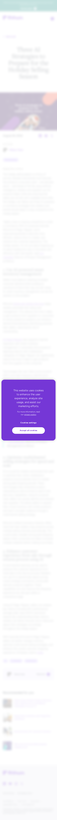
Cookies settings (28, 423)
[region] (28, 410)
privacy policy (30, 414)
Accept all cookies (28, 430)
